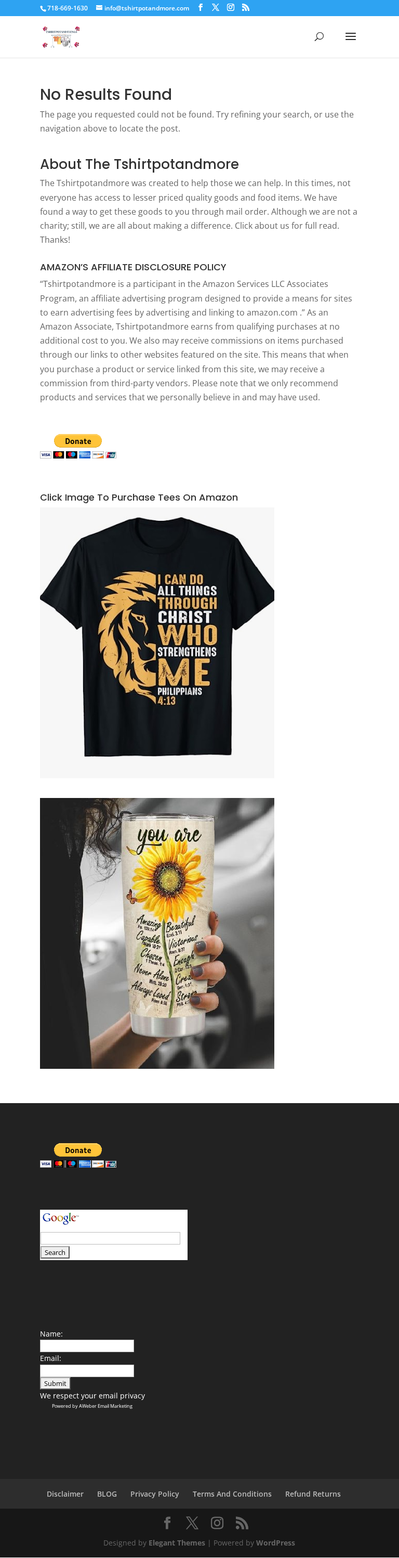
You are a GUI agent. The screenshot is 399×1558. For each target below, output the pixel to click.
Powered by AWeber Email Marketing (92, 1406)
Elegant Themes (177, 1543)
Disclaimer (65, 1494)
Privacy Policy (154, 1494)
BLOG (107, 1494)
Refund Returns (313, 1494)
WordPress (275, 1543)
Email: (50, 1358)
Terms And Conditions (232, 1494)
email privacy (122, 1395)
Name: (51, 1334)
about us (272, 225)
